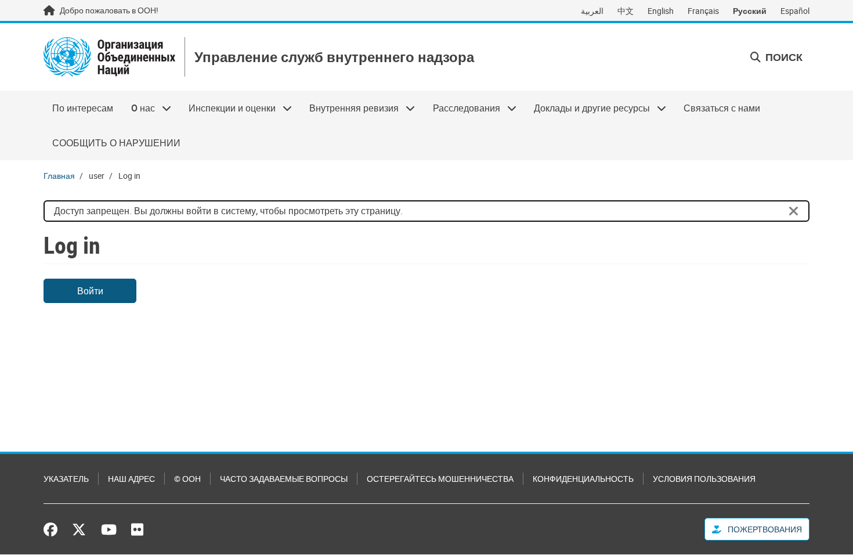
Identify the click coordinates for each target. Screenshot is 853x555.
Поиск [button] (783, 57)
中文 (625, 10)
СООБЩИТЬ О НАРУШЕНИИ (116, 142)
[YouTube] (108, 529)
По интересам (82, 108)
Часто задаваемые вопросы (284, 478)
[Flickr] (137, 529)
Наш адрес (131, 478)
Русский (750, 10)
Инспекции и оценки (228, 108)
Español (794, 10)
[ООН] (109, 57)
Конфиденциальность (583, 478)
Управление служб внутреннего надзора (334, 57)
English (661, 10)
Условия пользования (704, 478)
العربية (592, 10)
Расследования (462, 108)
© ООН (187, 478)
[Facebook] (53, 529)
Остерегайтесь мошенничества (440, 478)
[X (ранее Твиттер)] (79, 529)
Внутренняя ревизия (350, 108)
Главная (59, 175)
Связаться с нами (722, 108)
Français (703, 10)
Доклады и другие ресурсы (587, 108)
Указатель (66, 478)
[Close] (794, 211)
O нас (138, 108)
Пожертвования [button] (764, 529)
